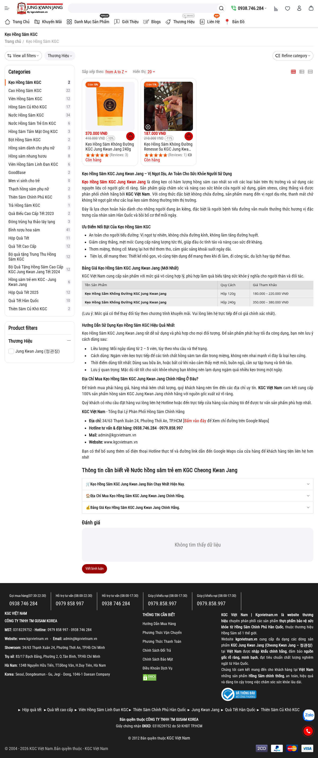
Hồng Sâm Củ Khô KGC (39, 106)
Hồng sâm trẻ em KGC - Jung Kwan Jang (39, 282)
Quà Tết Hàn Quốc (39, 300)
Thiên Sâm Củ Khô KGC (39, 308)
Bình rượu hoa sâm (39, 229)
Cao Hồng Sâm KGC (39, 90)
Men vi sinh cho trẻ (39, 180)
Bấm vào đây (195, 420)
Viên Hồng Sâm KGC (39, 98)
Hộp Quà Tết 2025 (39, 292)
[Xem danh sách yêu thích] (287, 8)
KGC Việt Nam (96, 748)
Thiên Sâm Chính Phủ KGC (39, 197)
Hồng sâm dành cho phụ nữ (39, 147)
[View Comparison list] (276, 8)
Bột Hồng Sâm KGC (39, 139)
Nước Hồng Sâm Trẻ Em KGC (39, 123)
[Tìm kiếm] (221, 8)
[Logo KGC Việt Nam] (39, 8)
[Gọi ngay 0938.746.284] (308, 731)
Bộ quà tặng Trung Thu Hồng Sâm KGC (39, 257)
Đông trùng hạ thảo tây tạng (39, 221)
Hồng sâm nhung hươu (39, 156)
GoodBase (39, 172)
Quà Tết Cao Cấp (39, 246)
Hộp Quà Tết (39, 238)
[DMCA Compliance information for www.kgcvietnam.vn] (150, 677)
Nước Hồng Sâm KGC (39, 115)
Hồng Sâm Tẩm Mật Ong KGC (39, 131)
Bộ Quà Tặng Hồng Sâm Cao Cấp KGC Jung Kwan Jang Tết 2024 (39, 269)
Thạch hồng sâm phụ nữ (39, 188)
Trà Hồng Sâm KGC (39, 205)
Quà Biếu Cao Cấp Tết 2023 (39, 213)
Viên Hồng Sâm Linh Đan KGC (39, 164)
